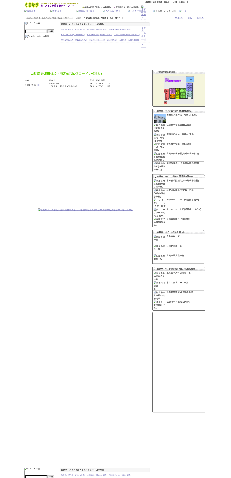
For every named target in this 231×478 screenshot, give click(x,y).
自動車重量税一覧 (175, 255)
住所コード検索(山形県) (178, 302)
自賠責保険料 (112, 40)
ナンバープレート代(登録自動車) (183, 200)
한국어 (200, 18)
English (179, 18)
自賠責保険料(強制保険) (178, 219)
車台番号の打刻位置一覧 (179, 273)
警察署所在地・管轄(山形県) (181, 134)
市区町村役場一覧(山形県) (179, 144)
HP (39, 85)
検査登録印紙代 (81, 40)
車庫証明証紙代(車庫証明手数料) (183, 180)
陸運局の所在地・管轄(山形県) (182, 115)
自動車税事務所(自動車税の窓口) (183, 153)
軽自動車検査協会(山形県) (179, 125)
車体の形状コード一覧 (178, 282)
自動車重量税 (133, 40)
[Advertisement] (85, 186)
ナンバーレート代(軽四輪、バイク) (184, 209)
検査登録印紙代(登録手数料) (181, 190)
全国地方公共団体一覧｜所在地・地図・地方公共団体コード (49, 18)
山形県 (78, 18)
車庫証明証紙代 (67, 40)
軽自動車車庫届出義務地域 (180, 292)
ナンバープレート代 (97, 40)
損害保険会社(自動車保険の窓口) (183, 163)
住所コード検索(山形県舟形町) (73, 35)
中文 (190, 18)
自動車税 (122, 40)
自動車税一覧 (173, 236)
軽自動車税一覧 (174, 246)
